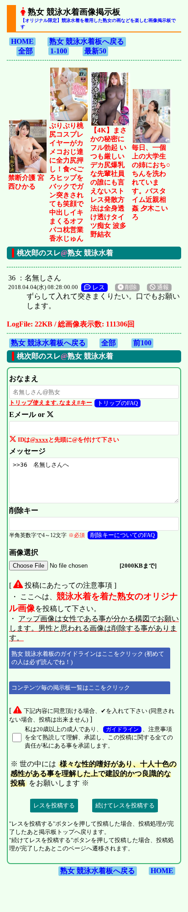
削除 (130, 287)
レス (97, 287)
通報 (162, 287)
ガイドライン (122, 730)
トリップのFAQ (117, 403)
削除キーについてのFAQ (122, 535)
